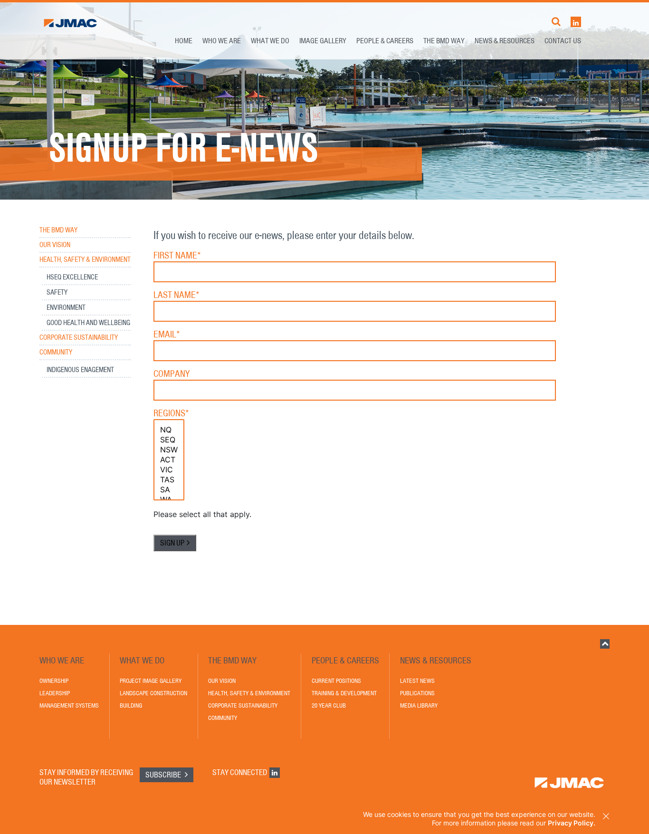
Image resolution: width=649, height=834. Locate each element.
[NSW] (169, 450)
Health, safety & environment (85, 259)
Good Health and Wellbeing (88, 322)
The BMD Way (444, 41)
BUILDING (131, 705)
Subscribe (163, 774)
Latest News (417, 681)
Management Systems (69, 705)
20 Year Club (329, 705)
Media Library (419, 705)
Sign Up (172, 542)
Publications (417, 693)
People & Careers (384, 41)
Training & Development (344, 693)
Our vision (54, 244)
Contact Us (562, 41)
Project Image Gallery (150, 681)
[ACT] (169, 460)
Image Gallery (322, 41)
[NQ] (169, 430)
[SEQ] (169, 440)
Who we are (221, 41)
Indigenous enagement (80, 369)
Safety (57, 292)
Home (183, 41)
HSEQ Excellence (72, 277)
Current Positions (336, 681)
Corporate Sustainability (78, 337)
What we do (270, 41)
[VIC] (169, 470)
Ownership (53, 681)
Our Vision (222, 681)
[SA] (169, 490)
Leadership (54, 693)
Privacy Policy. (571, 823)
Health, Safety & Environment (249, 693)
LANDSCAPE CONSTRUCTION (153, 693)
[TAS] (169, 480)
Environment (66, 307)
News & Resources (504, 41)
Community (55, 352)
